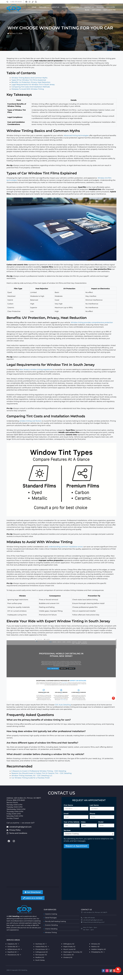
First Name (68, 805)
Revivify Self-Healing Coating (55, 921)
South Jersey (40, 960)
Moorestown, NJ (13, 955)
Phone (92, 814)
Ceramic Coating (51, 914)
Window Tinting (51, 932)
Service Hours (12, 802)
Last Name (94, 805)
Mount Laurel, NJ (69, 949)
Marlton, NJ (95, 946)
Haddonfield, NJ (41, 946)
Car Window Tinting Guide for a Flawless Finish (30, 778)
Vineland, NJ (67, 957)
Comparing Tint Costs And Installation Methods (30, 87)
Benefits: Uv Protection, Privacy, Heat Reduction (30, 82)
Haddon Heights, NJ (98, 949)
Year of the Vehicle (71, 822)
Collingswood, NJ (41, 952)
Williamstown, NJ (13, 949)
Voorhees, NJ (40, 944)
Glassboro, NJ (12, 944)
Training (100, 7)
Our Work (110, 7)
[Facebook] (9, 841)
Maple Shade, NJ (69, 946)
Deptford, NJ (12, 952)
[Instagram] (14, 841)
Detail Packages (51, 918)
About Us (55, 7)
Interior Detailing (51, 929)
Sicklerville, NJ (12, 946)
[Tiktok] (110, 970)
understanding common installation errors (65, 547)
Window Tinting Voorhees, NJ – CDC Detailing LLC (31, 776)
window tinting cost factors (30, 421)
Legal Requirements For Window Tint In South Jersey (33, 85)
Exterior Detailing (51, 925)
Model (100, 822)
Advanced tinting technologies (76, 135)
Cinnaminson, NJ (41, 949)
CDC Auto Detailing (63, 705)
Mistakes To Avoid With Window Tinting (27, 89)
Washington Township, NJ (72, 952)
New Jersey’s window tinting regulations (35, 369)
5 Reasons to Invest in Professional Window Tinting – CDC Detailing (38, 771)
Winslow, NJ (95, 944)
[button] (33, 813)
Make (83, 822)
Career (65, 7)
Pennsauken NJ (41, 955)
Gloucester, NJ (68, 955)
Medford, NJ (39, 957)
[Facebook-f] (103, 970)
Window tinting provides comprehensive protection (92, 322)
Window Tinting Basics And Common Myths (29, 78)
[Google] (114, 970)
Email (66, 814)
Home (34, 7)
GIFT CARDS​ (96, 10)
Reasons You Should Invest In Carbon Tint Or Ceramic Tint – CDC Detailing (41, 773)
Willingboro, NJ (68, 944)
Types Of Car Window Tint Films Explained (28, 80)
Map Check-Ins (109, 10)
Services (42, 7)
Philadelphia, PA (97, 952)
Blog (87, 10)
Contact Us (89, 7)
